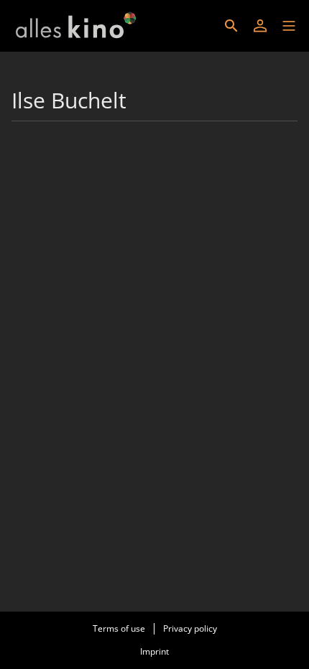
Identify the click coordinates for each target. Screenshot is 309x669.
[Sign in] (260, 25)
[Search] (231, 25)
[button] (289, 25)
